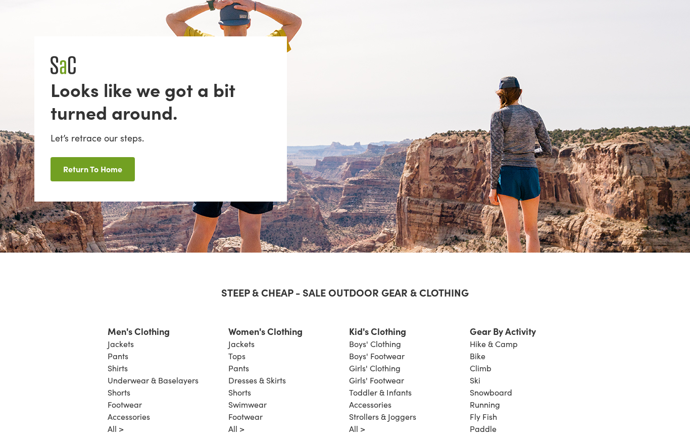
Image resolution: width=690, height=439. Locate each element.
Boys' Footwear (377, 356)
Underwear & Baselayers (153, 380)
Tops (236, 356)
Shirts (118, 368)
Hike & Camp (494, 343)
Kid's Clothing (377, 331)
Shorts (119, 392)
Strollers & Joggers (382, 416)
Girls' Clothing (375, 368)
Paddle (483, 428)
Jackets (121, 343)
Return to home (92, 168)
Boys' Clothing (375, 343)
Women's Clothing (265, 331)
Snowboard (491, 392)
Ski (475, 380)
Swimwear (247, 404)
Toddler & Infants (380, 392)
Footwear (125, 404)
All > (116, 428)
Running (485, 404)
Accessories (129, 416)
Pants (118, 356)
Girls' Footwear (376, 380)
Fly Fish (483, 416)
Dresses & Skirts (257, 380)
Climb (480, 368)
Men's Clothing (139, 331)
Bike (477, 356)
